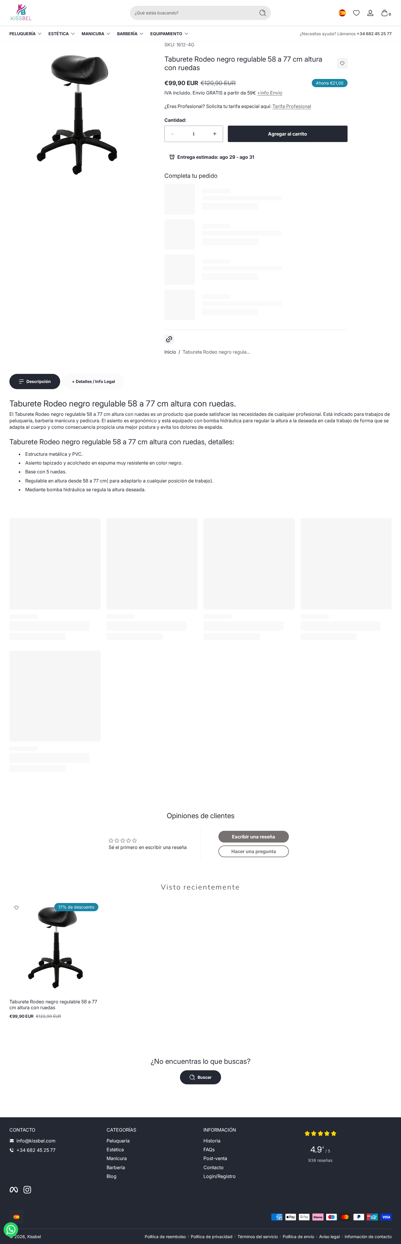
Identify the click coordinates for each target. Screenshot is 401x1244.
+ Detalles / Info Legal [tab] (93, 381)
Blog (112, 1176)
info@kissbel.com (35, 1141)
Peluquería (22, 33)
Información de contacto (368, 1236)
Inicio (170, 352)
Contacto (213, 1167)
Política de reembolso (165, 1236)
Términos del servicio (257, 1236)
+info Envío (269, 93)
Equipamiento (166, 33)
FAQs (209, 1149)
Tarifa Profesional (291, 106)
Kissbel (34, 1236)
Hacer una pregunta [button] (253, 851)
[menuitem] (152, 1140)
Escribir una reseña (253, 837)
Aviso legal (329, 1236)
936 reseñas (320, 1160)
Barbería (127, 33)
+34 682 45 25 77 (374, 33)
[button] (342, 13)
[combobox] (191, 13)
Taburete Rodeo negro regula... (216, 352)
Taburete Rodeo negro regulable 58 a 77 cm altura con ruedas (53, 1004)
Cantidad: (175, 120)
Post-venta (215, 1158)
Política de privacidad (211, 1236)
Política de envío (298, 1236)
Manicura (93, 33)
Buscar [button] (205, 1077)
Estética (58, 33)
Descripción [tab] (38, 381)
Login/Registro (219, 1176)
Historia (211, 1141)
